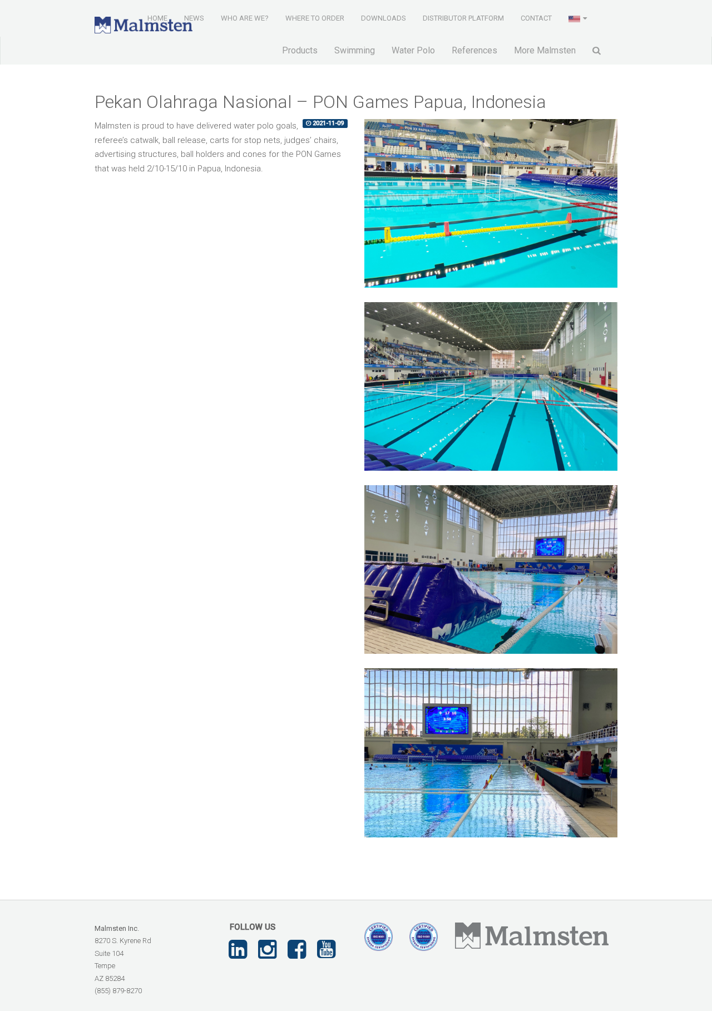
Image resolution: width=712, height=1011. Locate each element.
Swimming (354, 50)
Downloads (383, 18)
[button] (578, 17)
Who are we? (245, 18)
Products (300, 50)
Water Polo (413, 50)
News (194, 18)
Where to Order (314, 18)
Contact (536, 18)
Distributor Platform (463, 18)
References (474, 50)
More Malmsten (545, 50)
